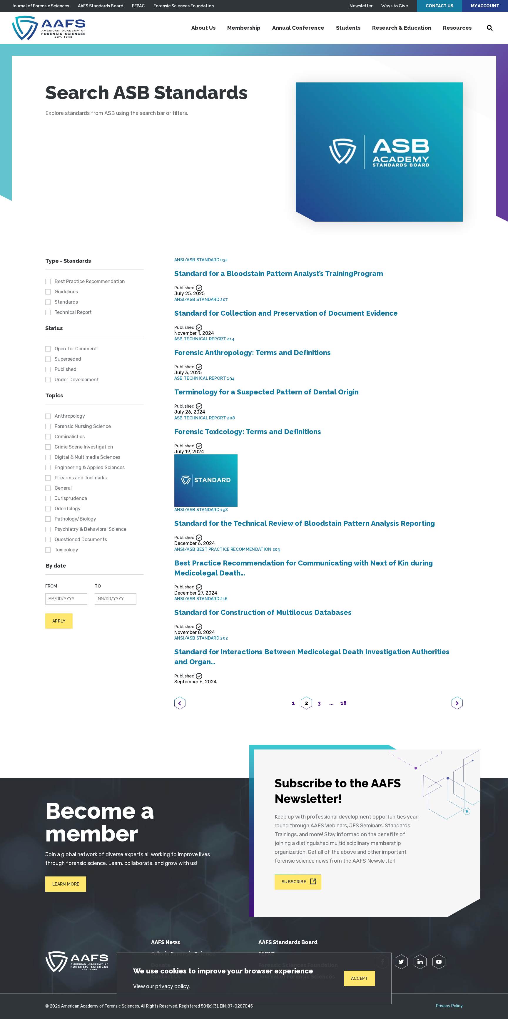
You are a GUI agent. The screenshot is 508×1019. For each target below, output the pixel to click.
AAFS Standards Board (100, 6)
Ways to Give (394, 6)
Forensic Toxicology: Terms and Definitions (247, 431)
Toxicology (66, 550)
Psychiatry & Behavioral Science (90, 529)
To (98, 586)
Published (65, 369)
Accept (359, 978)
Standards (66, 302)
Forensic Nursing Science (83, 426)
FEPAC (138, 6)
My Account (485, 6)
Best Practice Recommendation (90, 281)
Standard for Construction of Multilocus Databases (263, 612)
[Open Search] (489, 27)
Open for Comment (76, 349)
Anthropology (70, 416)
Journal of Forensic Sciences (40, 6)
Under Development (77, 379)
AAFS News (165, 942)
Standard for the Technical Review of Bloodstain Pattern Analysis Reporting (304, 523)
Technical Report (73, 312)
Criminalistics (70, 436)
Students (348, 28)
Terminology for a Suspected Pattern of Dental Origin (266, 392)
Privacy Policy (449, 1006)
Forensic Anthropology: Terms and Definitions (252, 352)
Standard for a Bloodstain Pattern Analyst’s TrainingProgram (278, 273)
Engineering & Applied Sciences (90, 467)
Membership (243, 28)
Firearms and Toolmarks (81, 478)
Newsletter (361, 6)
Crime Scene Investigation (84, 447)
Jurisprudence (71, 498)
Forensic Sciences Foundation (183, 6)
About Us (203, 28)
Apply (59, 621)
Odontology (68, 508)
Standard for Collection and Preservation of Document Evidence (286, 313)
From (51, 586)
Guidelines (66, 292)
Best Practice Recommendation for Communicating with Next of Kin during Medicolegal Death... (303, 568)
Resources (457, 28)
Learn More (65, 884)
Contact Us (439, 6)
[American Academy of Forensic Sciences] (48, 28)
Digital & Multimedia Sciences (87, 457)
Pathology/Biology (75, 519)
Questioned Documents (81, 539)
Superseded (68, 359)
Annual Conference (298, 28)
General (63, 488)
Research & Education (401, 28)
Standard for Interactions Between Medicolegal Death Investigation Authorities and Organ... (311, 656)
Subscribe (294, 882)
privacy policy (172, 986)
